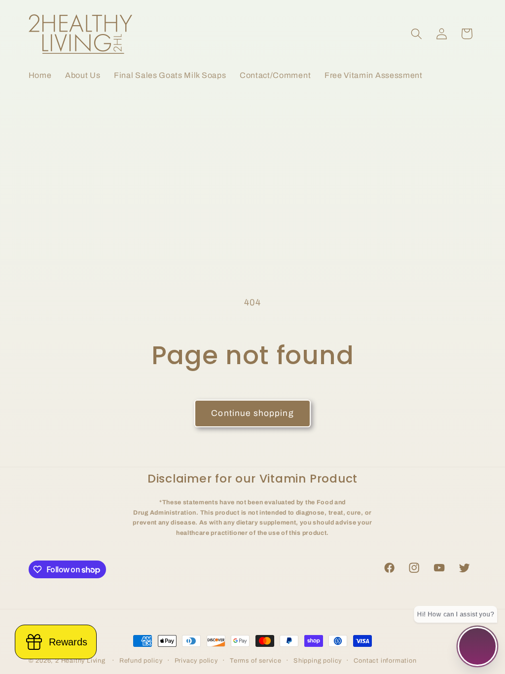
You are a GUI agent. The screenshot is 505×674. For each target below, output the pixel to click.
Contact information (385, 660)
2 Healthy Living (80, 660)
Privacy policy (196, 660)
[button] (416, 33)
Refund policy (140, 660)
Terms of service (256, 660)
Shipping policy (317, 660)
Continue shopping (252, 413)
